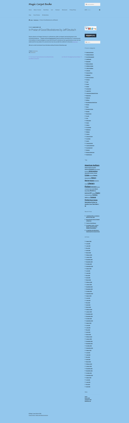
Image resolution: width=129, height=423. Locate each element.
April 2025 (88, 277)
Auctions (94, 167)
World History (89, 154)
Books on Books (89, 63)
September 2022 (89, 348)
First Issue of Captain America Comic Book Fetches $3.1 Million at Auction (41, 57)
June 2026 (88, 246)
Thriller (90, 204)
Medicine (88, 97)
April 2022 (88, 359)
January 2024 (89, 311)
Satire (86, 197)
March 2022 (88, 361)
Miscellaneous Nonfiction (91, 102)
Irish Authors (96, 180)
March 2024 (88, 307)
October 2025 (89, 264)
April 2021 (88, 386)
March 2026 (88, 252)
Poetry (87, 122)
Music (87, 107)
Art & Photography (90, 57)
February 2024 (89, 309)
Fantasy (88, 79)
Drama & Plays (89, 73)
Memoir (96, 189)
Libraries (86, 183)
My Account (64, 9)
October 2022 (89, 345)
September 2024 (89, 293)
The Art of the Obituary (91, 223)
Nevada (87, 111)
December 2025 (89, 259)
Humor (87, 86)
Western (88, 150)
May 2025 (88, 275)
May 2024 (88, 302)
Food (87, 82)
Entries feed (87, 398)
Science (87, 134)
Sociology (88, 138)
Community (33, 52)
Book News (46, 9)
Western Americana (90, 152)
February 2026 (89, 255)
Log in (86, 396)
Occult (87, 116)
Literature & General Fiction (92, 93)
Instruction (88, 88)
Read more (75, 41)
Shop (30, 15)
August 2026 (88, 241)
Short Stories (93, 200)
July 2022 (88, 352)
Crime (87, 175)
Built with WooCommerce (42, 415)
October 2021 (89, 373)
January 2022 (89, 366)
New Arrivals (88, 113)
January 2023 (89, 339)
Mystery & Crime (89, 109)
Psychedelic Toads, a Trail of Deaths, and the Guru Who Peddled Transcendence (92, 227)
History (93, 178)
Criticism (88, 70)
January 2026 (89, 257)
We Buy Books (45, 15)
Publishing (94, 195)
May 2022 (88, 357)
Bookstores (36, 20)
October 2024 (89, 291)
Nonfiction (87, 193)
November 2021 (89, 370)
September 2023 (89, 320)
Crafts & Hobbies (89, 68)
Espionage (91, 175)
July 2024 (88, 298)
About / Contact (37, 9)
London (93, 188)
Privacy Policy (73, 9)
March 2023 (88, 334)
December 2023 (89, 314)
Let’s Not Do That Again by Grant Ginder (71, 57)
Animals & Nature (90, 54)
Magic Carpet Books (40, 4)
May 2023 (88, 329)
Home (30, 9)
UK (85, 206)
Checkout (57, 9)
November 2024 (89, 289)
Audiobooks (88, 59)
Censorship (87, 173)
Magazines (88, 95)
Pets (87, 118)
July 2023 (88, 325)
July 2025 (88, 270)
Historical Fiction (88, 178)
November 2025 (89, 261)
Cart (52, 9)
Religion (88, 132)
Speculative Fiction (90, 202)
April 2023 (88, 332)
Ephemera (88, 75)
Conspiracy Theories (93, 173)
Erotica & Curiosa (90, 77)
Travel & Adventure (90, 145)
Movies (87, 104)
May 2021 (88, 384)
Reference (88, 129)
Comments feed (88, 399)
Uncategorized (89, 147)
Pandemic (93, 193)
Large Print (88, 91)
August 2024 (88, 295)
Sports (87, 141)
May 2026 (88, 248)
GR (40, 27)
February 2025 (89, 282)
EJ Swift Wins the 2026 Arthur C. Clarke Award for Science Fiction (93, 231)
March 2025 (88, 280)
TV (98, 204)
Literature (93, 187)
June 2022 (88, 355)
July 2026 (88, 243)
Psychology (88, 127)
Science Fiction (89, 136)
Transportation (89, 143)
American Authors (92, 165)
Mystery (92, 190)
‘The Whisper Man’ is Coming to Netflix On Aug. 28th (92, 216)
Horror (87, 84)
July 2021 (88, 380)
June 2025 (88, 273)
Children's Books (89, 66)
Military (87, 100)
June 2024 (88, 300)
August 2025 (88, 268)
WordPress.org (88, 401)
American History (89, 52)
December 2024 (89, 286)
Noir (95, 190)
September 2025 (89, 266)
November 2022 (89, 343)
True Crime (95, 204)
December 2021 (89, 368)
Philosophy (88, 120)
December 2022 (89, 341)
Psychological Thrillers (88, 195)
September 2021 (89, 375)
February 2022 (89, 364)
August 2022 (88, 350)
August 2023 (88, 323)
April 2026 (88, 250)
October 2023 (89, 318)
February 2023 (89, 336)
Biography (88, 61)
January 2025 (89, 284)
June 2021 (88, 382)
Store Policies (36, 15)
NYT (91, 193)
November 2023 (89, 316)
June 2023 (88, 327)
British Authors (93, 171)
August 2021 (88, 377)
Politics (87, 125)
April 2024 (88, 305)
